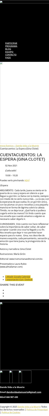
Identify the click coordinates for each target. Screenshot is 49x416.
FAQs (8, 57)
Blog (8, 49)
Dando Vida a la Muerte (29, 406)
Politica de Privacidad (37, 409)
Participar (11, 43)
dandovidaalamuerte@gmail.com (23, 392)
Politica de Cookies (11, 412)
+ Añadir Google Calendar (17, 276)
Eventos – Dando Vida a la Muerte (22, 145)
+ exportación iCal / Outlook (19, 279)
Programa (11, 46)
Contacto (10, 54)
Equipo (9, 51)
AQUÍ (26, 180)
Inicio (3, 145)
